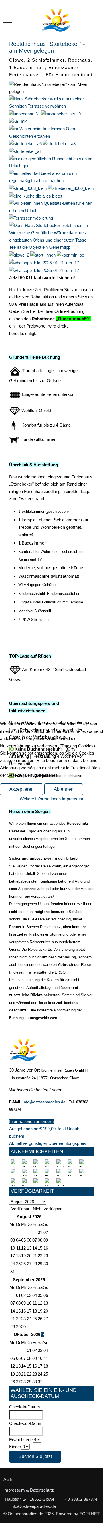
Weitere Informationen (40, 798)
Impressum (72, 798)
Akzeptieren (21, 789)
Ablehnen (64, 789)
